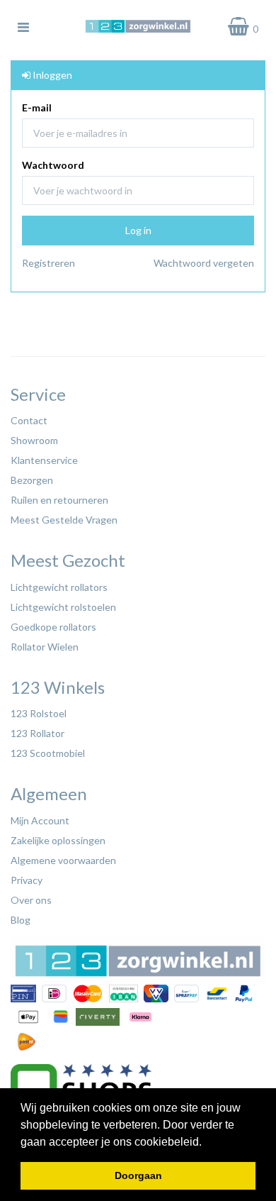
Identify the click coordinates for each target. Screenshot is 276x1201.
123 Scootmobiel (48, 753)
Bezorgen (32, 480)
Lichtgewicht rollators (59, 587)
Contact (29, 420)
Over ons (31, 900)
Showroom (34, 440)
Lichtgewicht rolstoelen (63, 607)
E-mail (37, 107)
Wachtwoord (53, 165)
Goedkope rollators (53, 627)
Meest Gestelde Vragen (64, 520)
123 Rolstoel (39, 713)
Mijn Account (40, 820)
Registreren (48, 263)
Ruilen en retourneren (59, 500)
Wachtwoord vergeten (204, 263)
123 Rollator (37, 733)
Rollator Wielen (45, 647)
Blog (20, 920)
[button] (207, 1143)
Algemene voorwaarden (63, 860)
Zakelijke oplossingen (58, 840)
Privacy (26, 880)
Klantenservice (44, 460)
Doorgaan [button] (138, 1175)
